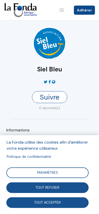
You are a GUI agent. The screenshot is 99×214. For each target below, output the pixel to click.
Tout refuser (47, 187)
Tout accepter (47, 202)
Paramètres (47, 172)
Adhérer (84, 10)
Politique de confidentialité (29, 156)
